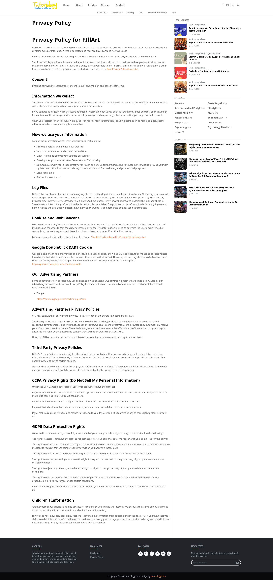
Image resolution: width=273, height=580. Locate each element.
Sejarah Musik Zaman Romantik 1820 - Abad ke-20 (213, 85)
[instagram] (227, 5)
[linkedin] (140, 553)
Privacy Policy (96, 557)
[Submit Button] (237, 562)
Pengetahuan (117, 13)
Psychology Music (214, 53)
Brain (174, 13)
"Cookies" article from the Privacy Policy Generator (118, 237)
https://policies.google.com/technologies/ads (56, 264)
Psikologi (130, 13)
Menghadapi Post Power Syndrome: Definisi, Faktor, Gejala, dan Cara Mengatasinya (214, 146)
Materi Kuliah (102, 13)
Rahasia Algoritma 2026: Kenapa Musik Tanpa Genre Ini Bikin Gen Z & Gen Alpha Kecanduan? (214, 174)
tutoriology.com (158, 576)
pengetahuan (200, 25)
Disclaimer (95, 553)
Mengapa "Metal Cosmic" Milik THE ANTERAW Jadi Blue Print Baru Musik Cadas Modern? (213, 160)
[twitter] (163, 553)
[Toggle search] (238, 5)
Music (141, 13)
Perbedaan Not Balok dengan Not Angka (209, 71)
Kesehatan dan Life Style (157, 13)
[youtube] (152, 553)
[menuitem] (67, 5)
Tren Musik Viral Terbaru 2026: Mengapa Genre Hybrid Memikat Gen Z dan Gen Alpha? (211, 189)
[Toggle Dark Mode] (233, 5)
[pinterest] (146, 553)
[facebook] (223, 5)
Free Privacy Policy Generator (122, 69)
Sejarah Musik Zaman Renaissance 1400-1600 (211, 42)
